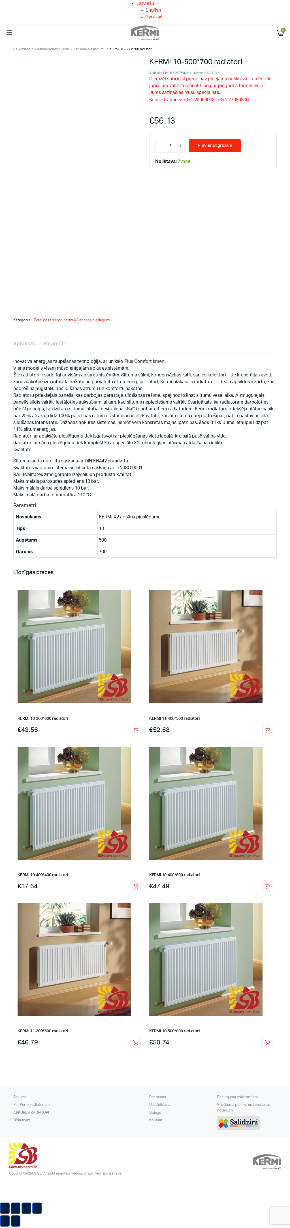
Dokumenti (22, 1120)
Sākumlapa (21, 49)
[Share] (15, 1208)
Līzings (155, 1113)
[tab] (24, 344)
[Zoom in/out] (37, 1208)
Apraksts (24, 343)
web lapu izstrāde (107, 1173)
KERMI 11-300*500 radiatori (43, 1031)
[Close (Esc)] (5, 1208)
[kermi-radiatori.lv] (145, 32)
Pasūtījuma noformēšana (238, 1097)
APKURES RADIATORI (31, 1113)
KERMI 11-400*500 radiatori (174, 719)
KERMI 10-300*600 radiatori (43, 719)
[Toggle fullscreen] (26, 1208)
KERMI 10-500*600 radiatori (174, 1031)
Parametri (55, 343)
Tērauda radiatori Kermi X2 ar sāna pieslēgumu (70, 49)
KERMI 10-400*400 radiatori (43, 875)
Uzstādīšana (159, 1105)
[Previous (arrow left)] (5, 1221)
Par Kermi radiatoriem (31, 1105)
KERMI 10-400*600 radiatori (174, 875)
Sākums (20, 1097)
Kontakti (156, 1120)
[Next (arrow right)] (15, 1221)
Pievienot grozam (136, 730)
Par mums (157, 1097)
